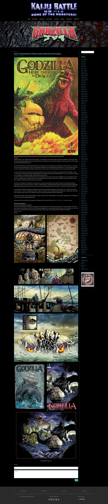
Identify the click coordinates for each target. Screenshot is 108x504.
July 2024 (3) (83, 103)
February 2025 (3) (84, 91)
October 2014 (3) (84, 231)
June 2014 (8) (83, 238)
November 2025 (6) (84, 75)
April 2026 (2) (83, 66)
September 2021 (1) (84, 159)
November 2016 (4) (84, 187)
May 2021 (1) (83, 163)
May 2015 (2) (83, 219)
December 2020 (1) (84, 172)
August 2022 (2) (84, 144)
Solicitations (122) (84, 269)
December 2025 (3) (84, 73)
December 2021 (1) (84, 158)
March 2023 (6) (83, 131)
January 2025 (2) (84, 93)
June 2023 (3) (83, 126)
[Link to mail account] (58, 499)
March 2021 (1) (83, 166)
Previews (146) (83, 265)
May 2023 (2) (83, 128)
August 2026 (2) (84, 59)
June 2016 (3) (83, 196)
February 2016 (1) (84, 203)
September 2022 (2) (84, 142)
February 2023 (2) (84, 133)
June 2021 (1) (83, 161)
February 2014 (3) (84, 245)
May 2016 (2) (83, 198)
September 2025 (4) (84, 79)
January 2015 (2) (84, 226)
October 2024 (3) (84, 98)
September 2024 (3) (84, 100)
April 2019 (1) (83, 180)
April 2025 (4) (83, 87)
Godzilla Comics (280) (84, 260)
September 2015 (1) (84, 212)
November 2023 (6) (84, 117)
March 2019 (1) (83, 182)
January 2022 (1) (84, 156)
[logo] (54, 9)
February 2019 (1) (84, 184)
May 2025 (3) (83, 86)
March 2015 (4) (83, 223)
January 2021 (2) (84, 170)
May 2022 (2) (83, 149)
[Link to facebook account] (49, 499)
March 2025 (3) (83, 89)
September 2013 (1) (84, 249)
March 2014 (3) (83, 244)
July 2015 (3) (83, 216)
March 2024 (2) (83, 110)
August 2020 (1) (84, 173)
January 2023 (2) (84, 135)
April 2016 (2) (83, 200)
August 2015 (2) (84, 214)
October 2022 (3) (84, 140)
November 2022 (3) (84, 138)
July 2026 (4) (83, 61)
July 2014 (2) (83, 237)
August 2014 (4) (84, 235)
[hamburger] (17, 2)
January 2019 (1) (84, 186)
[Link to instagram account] (56, 499)
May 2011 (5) (83, 252)
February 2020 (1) (84, 175)
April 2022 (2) (83, 151)
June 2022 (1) (83, 147)
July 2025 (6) (83, 82)
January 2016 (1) (84, 205)
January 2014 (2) (84, 247)
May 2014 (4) (83, 240)
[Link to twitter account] (51, 499)
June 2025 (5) (83, 84)
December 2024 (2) (84, 94)
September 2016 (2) (84, 191)
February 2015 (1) (84, 224)
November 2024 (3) (84, 96)
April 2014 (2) (83, 242)
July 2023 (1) (83, 124)
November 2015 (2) (84, 209)
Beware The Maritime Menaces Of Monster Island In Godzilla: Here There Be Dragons (37, 54)
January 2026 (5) (84, 72)
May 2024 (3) (83, 107)
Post (76, 480)
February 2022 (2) (84, 154)
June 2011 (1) (83, 251)
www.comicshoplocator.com (59, 200)
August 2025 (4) (84, 80)
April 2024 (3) (83, 108)
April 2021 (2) (83, 165)
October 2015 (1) (84, 210)
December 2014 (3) (84, 228)
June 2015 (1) (83, 217)
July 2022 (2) (83, 145)
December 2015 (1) (84, 207)
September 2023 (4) (84, 121)
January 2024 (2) (84, 114)
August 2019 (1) (84, 179)
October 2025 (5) (84, 77)
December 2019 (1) (84, 177)
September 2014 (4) (84, 233)
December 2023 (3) (84, 115)
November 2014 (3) (84, 230)
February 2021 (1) (84, 168)
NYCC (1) (82, 263)
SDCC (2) (82, 267)
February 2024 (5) (84, 112)
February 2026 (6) (84, 70)
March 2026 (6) (83, 68)
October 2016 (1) (84, 189)
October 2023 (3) (84, 119)
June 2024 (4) (83, 105)
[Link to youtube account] (54, 499)
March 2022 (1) (83, 152)
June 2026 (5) (83, 63)
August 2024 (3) (84, 101)
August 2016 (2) (84, 193)
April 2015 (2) (83, 221)
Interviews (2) (83, 262)
